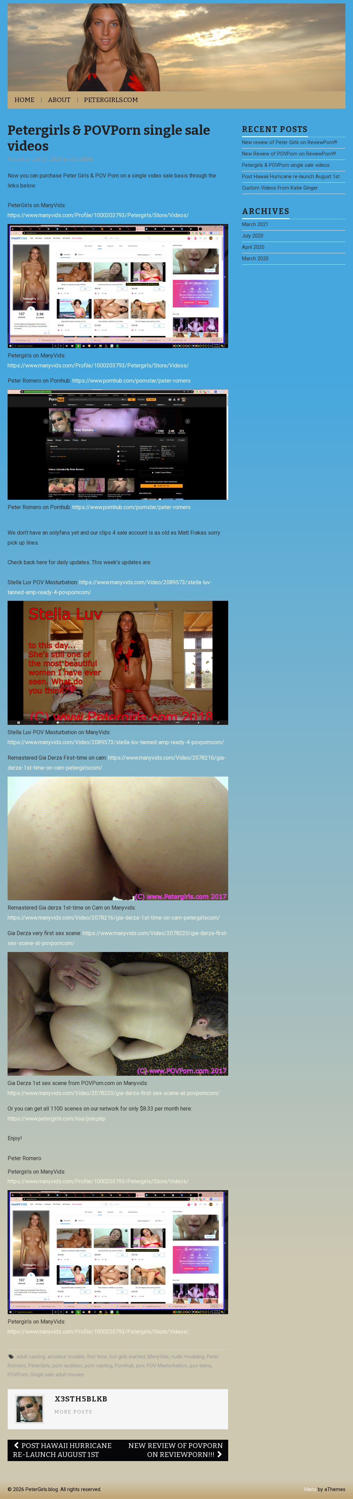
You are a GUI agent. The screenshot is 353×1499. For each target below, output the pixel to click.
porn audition (67, 1366)
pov (140, 1366)
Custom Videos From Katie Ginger (280, 188)
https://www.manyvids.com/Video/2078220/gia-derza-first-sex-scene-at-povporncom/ (114, 1093)
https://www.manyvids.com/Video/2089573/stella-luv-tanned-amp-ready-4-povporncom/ (116, 742)
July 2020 (252, 236)
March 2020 (255, 259)
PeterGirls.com (111, 100)
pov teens (201, 1366)
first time (97, 1357)
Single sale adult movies (57, 1375)
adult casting (31, 1357)
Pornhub (124, 1366)
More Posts (73, 1412)
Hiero (310, 1489)
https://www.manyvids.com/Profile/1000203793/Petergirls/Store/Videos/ (98, 215)
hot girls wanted (127, 1357)
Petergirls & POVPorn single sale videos (286, 165)
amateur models (66, 1357)
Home (24, 100)
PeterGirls (39, 1366)
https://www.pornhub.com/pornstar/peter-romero (131, 380)
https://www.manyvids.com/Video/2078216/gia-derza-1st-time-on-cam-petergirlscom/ (114, 917)
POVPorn (18, 1375)
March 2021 (255, 224)
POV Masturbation (167, 1366)
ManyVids (158, 1357)
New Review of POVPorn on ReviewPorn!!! (175, 1450)
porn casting (98, 1366)
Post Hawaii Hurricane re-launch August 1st (62, 1450)
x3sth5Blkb (81, 159)
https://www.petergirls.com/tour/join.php (56, 1118)
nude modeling (187, 1357)
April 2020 (253, 247)
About (59, 100)
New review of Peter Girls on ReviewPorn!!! (289, 142)
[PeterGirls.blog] (176, 47)
